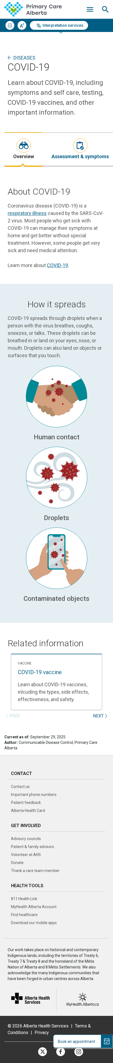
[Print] (9, 25)
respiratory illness (27, 213)
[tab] (23, 149)
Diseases (24, 58)
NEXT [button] (98, 715)
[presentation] (23, 149)
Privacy (42, 1032)
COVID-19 (57, 265)
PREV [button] (14, 715)
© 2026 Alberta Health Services (39, 1026)
